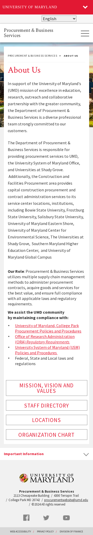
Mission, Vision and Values (46, 388)
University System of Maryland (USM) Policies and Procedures (47, 350)
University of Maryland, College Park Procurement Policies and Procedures (48, 328)
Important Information (24, 454)
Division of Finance (71, 531)
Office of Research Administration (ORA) (45, 339)
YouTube (66, 517)
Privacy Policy (45, 531)
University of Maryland (30, 7)
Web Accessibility (20, 531)
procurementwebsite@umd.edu (66, 500)
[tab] (46, 454)
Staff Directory (46, 405)
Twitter (46, 518)
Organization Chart (46, 434)
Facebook (26, 517)
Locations (46, 420)
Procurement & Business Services (28, 32)
